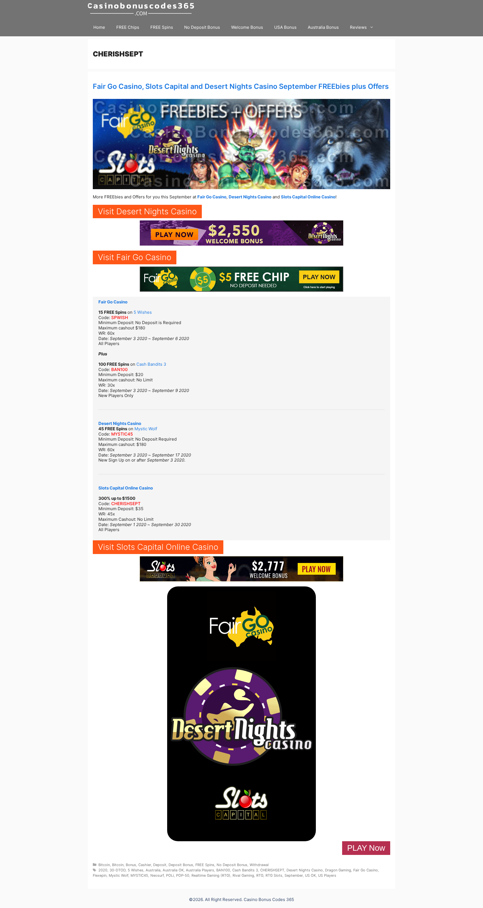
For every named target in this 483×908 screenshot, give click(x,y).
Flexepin (99, 875)
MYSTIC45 (122, 434)
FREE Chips (127, 27)
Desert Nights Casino (250, 196)
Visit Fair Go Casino (134, 257)
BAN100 (119, 369)
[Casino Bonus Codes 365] (142, 9)
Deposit (159, 865)
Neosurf (157, 875)
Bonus (131, 865)
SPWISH (119, 317)
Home (99, 27)
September (294, 875)
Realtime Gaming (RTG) (210, 875)
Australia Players (200, 870)
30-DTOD (118, 870)
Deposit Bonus (181, 865)
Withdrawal (259, 865)
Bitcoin (104, 865)
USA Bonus (285, 27)
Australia (153, 870)
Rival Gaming (243, 875)
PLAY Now (366, 847)
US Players (327, 875)
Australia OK (173, 870)
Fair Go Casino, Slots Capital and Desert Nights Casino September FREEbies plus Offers (241, 86)
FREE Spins (161, 27)
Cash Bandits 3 (151, 364)
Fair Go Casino (211, 196)
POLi (170, 875)
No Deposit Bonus (202, 27)
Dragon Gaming (338, 870)
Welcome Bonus (247, 27)
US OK (310, 875)
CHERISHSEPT (126, 503)
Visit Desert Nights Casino (147, 211)
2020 (102, 870)
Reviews (358, 27)
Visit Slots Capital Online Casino (158, 547)
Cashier (144, 865)
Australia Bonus (323, 27)
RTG (259, 875)
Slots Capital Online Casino (308, 196)
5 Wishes (143, 312)
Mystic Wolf (145, 428)
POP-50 (182, 875)
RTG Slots (274, 875)
